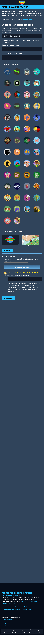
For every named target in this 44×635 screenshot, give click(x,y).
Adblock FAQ (27, 609)
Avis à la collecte (7, 607)
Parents (4, 626)
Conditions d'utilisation (23, 607)
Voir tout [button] (7, 250)
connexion (27, 19)
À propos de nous (8, 623)
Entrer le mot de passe (10, 45)
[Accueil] (22, 3)
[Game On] (30, 240)
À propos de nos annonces (11, 609)
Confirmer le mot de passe (12, 53)
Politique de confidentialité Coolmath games (17, 594)
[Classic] (10, 240)
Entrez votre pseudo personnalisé (17, 275)
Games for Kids (7, 620)
